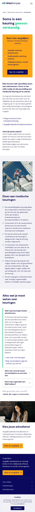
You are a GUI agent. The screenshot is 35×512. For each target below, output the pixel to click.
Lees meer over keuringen (15, 357)
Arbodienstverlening (15, 12)
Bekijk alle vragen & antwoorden (16, 394)
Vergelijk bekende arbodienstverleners (17, 124)
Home (4, 12)
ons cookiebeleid (18, 504)
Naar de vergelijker (16, 72)
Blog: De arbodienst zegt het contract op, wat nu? (16, 362)
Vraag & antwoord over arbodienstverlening (12, 119)
